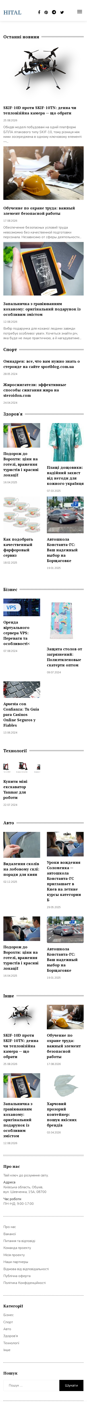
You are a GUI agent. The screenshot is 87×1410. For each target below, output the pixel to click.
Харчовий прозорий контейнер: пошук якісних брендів (62, 1114)
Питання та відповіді (19, 1241)
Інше (6, 1350)
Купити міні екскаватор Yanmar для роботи (15, 789)
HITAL (12, 12)
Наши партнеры (15, 1262)
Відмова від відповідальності (26, 1269)
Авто (7, 1329)
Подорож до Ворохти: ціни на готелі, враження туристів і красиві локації (21, 464)
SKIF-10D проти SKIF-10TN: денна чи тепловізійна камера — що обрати (39, 110)
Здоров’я (10, 1336)
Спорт (8, 1322)
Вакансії (9, 1234)
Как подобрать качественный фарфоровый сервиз (18, 547)
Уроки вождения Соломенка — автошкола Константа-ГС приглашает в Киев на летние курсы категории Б (64, 881)
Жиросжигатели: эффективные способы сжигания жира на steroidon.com (34, 390)
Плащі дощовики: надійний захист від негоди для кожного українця (65, 475)
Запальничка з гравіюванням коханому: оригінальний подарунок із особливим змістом (42, 309)
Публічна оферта (17, 1276)
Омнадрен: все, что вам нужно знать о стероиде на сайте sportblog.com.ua (41, 364)
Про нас (9, 1227)
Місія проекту (14, 1255)
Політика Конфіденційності (24, 1283)
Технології (11, 1343)
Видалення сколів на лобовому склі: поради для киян (21, 869)
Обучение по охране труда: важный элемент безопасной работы (39, 210)
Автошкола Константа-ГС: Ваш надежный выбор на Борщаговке (62, 550)
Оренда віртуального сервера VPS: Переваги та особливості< (16, 633)
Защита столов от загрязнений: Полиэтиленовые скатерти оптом (64, 657)
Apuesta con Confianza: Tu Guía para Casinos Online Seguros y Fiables (21, 714)
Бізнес (8, 1315)
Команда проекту (17, 1248)
